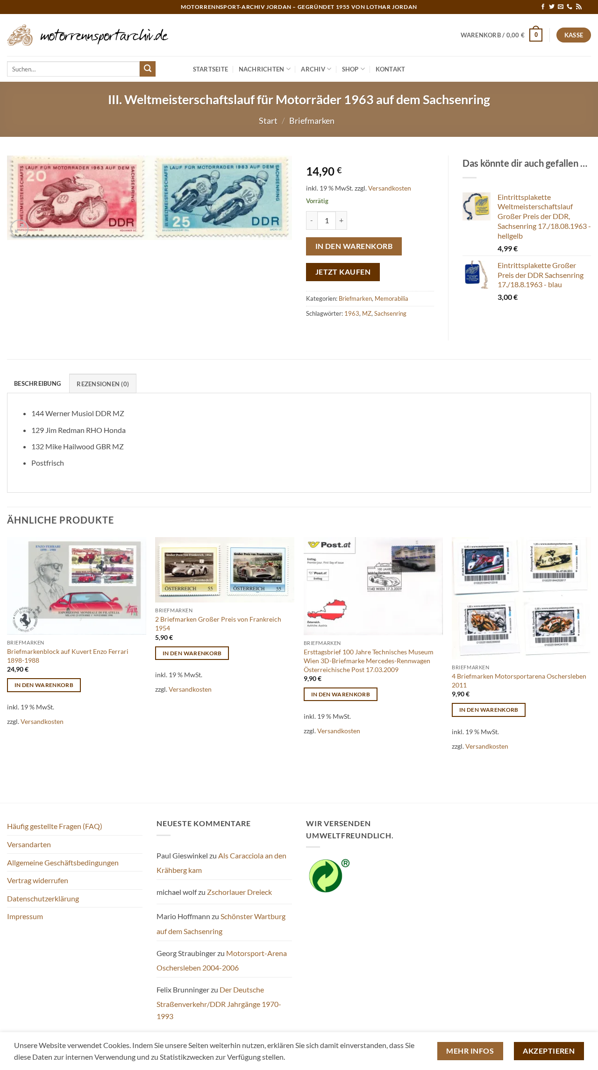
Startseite (210, 69)
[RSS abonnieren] (579, 7)
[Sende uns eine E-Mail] (560, 7)
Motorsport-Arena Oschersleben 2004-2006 (222, 960)
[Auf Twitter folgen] (552, 7)
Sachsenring (390, 313)
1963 (351, 313)
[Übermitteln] (148, 69)
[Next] (591, 669)
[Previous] (7, 669)
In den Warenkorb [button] (44, 685)
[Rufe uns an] (569, 7)
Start (268, 120)
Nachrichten (262, 69)
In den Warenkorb (353, 246)
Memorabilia (391, 298)
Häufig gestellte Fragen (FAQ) (54, 826)
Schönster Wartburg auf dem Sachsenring (221, 923)
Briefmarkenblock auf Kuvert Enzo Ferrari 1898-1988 (67, 655)
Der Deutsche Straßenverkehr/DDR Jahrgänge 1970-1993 (219, 1002)
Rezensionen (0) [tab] (103, 384)
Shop (350, 69)
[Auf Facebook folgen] (543, 7)
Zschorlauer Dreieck (239, 891)
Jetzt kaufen (343, 272)
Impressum (25, 916)
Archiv (313, 69)
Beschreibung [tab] (37, 383)
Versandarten (29, 844)
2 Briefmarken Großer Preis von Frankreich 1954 (218, 623)
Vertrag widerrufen (37, 880)
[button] (502, 35)
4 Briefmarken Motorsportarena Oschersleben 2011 (519, 680)
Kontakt (391, 69)
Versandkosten (389, 188)
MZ (366, 313)
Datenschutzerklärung (43, 898)
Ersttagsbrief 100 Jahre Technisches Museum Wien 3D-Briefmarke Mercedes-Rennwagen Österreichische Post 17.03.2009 (369, 660)
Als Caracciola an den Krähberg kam (221, 863)
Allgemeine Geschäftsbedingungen (63, 862)
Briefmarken (312, 120)
